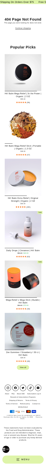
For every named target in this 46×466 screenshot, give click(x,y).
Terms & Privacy (31, 400)
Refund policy (25, 404)
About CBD (21, 394)
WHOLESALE (23, 407)
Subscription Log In (34, 394)
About (7, 394)
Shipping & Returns (16, 400)
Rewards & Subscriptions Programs (23, 397)
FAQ (13, 394)
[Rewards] (5, 449)
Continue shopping (23, 28)
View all (23, 367)
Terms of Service (12, 404)
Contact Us (36, 404)
